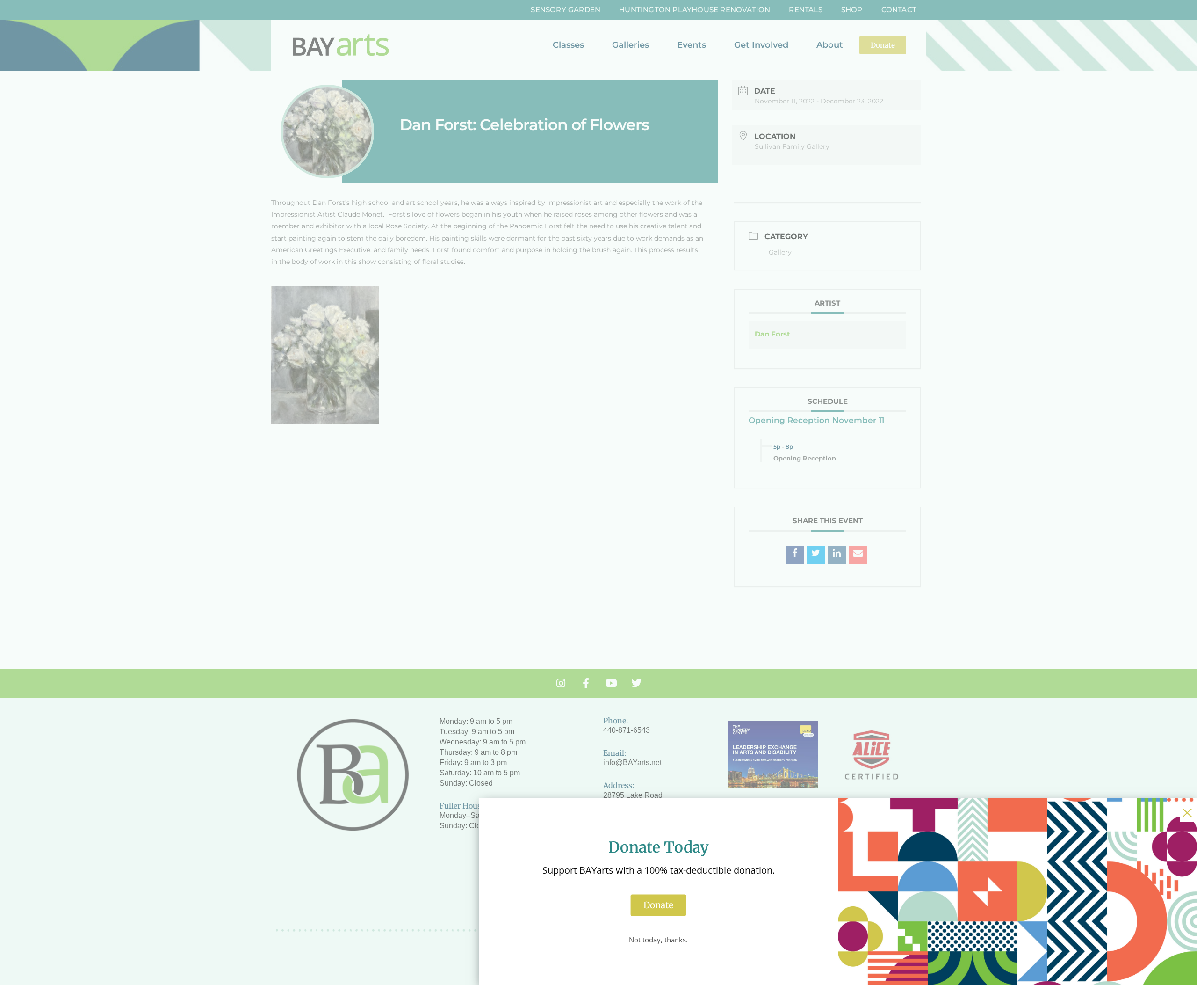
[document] (598, 492)
